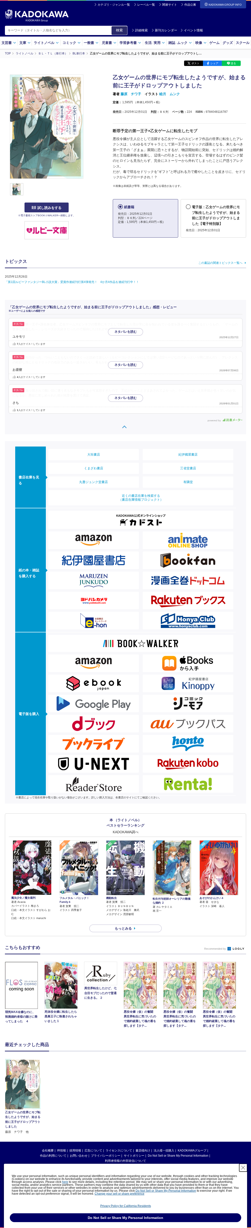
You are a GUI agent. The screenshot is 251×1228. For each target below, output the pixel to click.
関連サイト (169, 4)
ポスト (195, 63)
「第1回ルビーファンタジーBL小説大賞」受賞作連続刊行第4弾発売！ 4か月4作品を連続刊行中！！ (72, 282)
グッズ (228, 43)
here (65, 1181)
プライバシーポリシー (105, 1155)
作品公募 (190, 4)
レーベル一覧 (146, 4)
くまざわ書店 (93, 468)
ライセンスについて (119, 1150)
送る (233, 63)
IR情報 (61, 1150)
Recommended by (215, 948)
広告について (93, 1150)
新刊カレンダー (166, 30)
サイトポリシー (134, 1155)
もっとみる (123, 928)
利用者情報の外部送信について (125, 1161)
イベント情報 (193, 30)
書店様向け (143, 1150)
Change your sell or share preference (119, 1193)
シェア (214, 63)
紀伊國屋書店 (188, 454)
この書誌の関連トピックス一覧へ (220, 263)
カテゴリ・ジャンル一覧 (114, 4)
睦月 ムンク (169, 94)
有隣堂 (188, 482)
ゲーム (214, 43)
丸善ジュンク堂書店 (93, 482)
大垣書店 (93, 454)
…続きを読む (128, 329)
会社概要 (48, 1150)
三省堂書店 (188, 468)
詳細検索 (141, 30)
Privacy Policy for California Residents (125, 1206)
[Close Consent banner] (243, 1168)
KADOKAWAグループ (192, 1150)
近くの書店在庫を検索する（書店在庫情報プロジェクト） (141, 497)
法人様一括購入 (164, 1150)
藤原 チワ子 (131, 94)
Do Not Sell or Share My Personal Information (178, 1155)
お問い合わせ (79, 1155)
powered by (215, 420)
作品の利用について (53, 1155)
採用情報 (75, 1150)
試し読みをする (50, 208)
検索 (119, 30)
